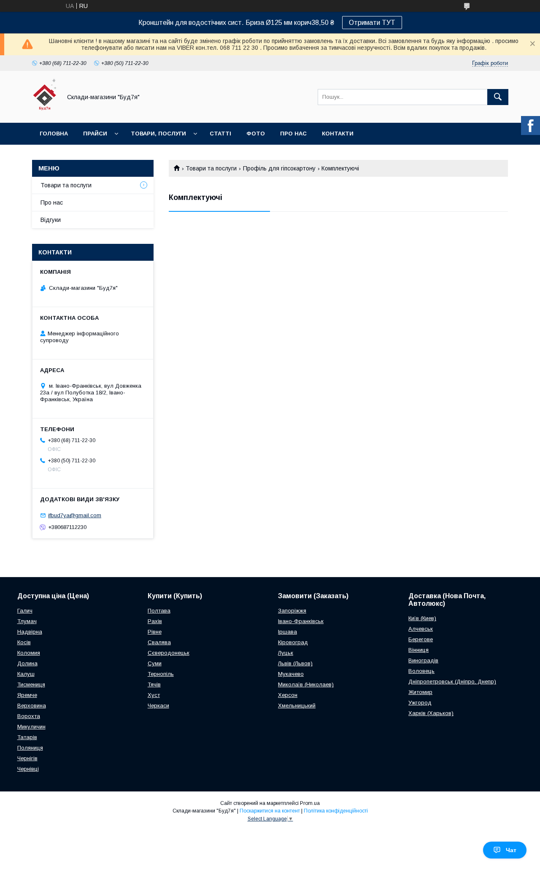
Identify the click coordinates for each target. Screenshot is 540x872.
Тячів (154, 684)
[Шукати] (497, 97)
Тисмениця (31, 684)
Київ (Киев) (422, 618)
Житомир (420, 692)
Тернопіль (161, 674)
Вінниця (418, 650)
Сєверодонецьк (168, 653)
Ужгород (420, 702)
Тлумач (27, 621)
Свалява (159, 642)
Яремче (27, 695)
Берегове (420, 639)
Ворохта (28, 716)
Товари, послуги (158, 133)
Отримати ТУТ (372, 22)
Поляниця (30, 748)
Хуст (154, 695)
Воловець (421, 671)
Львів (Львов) (295, 663)
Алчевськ (420, 629)
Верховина (31, 705)
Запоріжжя (292, 610)
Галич (24, 610)
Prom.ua (310, 803)
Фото (255, 133)
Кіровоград (293, 642)
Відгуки (50, 219)
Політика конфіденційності (336, 811)
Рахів (155, 621)
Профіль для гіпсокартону (279, 168)
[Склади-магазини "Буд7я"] (44, 111)
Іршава (287, 632)
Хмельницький (297, 705)
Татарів (27, 737)
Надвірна (29, 632)
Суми (155, 663)
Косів (24, 642)
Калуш (26, 674)
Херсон (287, 695)
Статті (220, 133)
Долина (27, 663)
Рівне (155, 632)
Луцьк (285, 653)
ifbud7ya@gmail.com (74, 515)
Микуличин (31, 727)
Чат (511, 850)
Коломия (28, 653)
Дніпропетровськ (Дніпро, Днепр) (452, 681)
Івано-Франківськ (301, 621)
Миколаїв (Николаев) (306, 684)
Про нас (293, 133)
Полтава (159, 610)
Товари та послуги (211, 168)
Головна (54, 133)
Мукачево (291, 674)
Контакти (338, 133)
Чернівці (28, 769)
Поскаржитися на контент (270, 811)
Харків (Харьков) (431, 713)
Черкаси (158, 705)
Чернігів (27, 758)
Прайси (95, 133)
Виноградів (423, 660)
